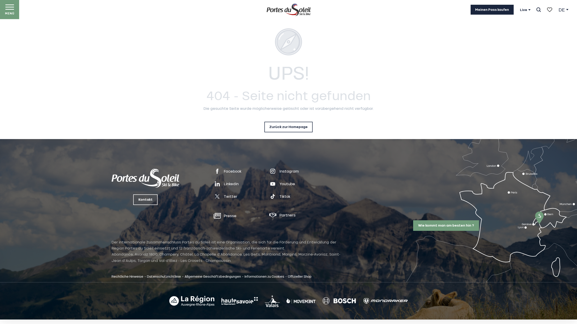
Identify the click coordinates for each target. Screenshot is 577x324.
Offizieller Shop (299, 276)
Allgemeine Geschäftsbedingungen (213, 276)
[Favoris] (549, 10)
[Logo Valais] (272, 301)
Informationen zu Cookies (264, 276)
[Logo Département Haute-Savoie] (239, 301)
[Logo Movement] (301, 301)
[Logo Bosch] (339, 300)
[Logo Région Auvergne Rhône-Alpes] (191, 301)
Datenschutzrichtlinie (164, 276)
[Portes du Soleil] (289, 9)
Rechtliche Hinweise (127, 276)
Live (523, 9)
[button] (538, 9)
